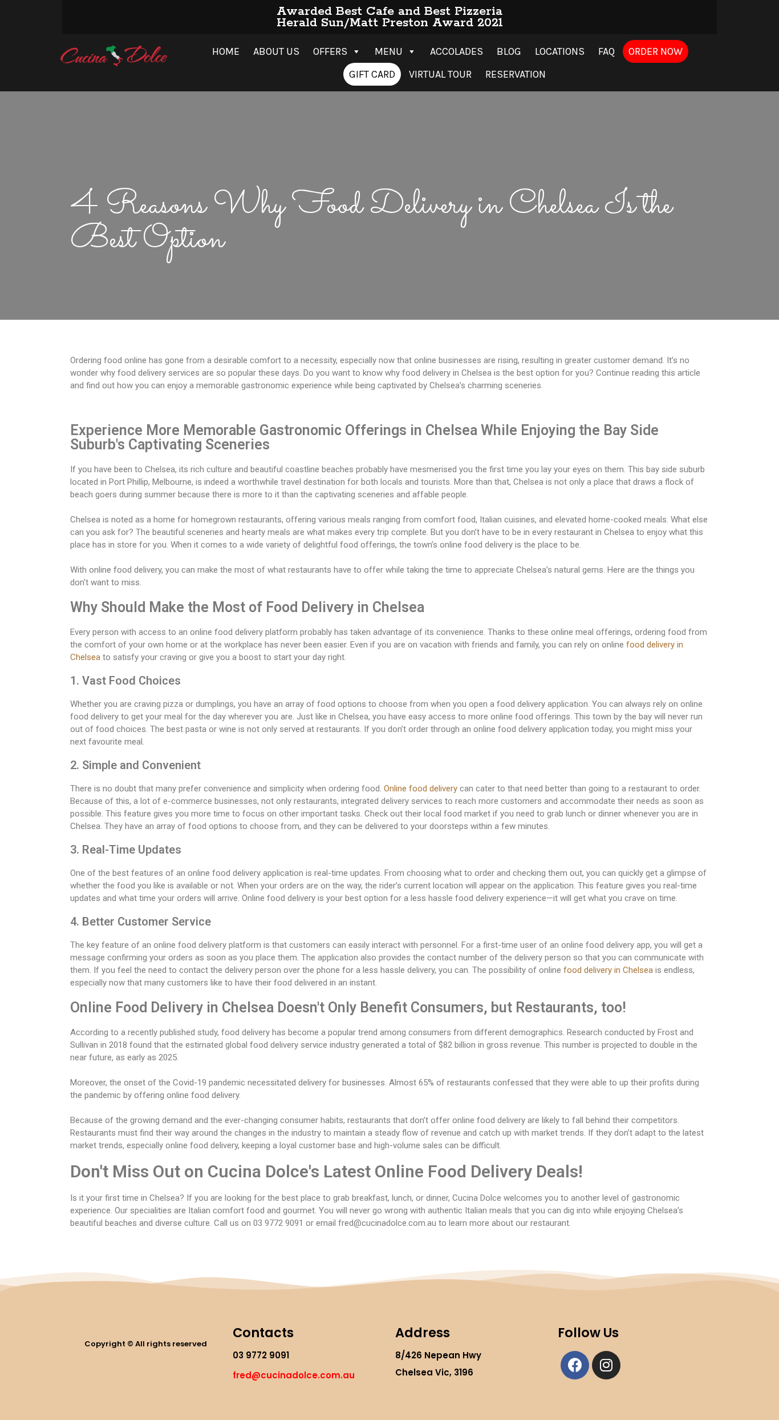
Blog (509, 51)
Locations (560, 51)
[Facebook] (575, 1365)
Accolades (456, 51)
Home (226, 51)
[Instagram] (606, 1365)
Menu (389, 51)
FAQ (606, 51)
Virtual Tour (440, 74)
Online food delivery (420, 788)
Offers (330, 51)
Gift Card (372, 74)
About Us (276, 51)
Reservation (515, 74)
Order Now (655, 51)
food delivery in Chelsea (607, 970)
